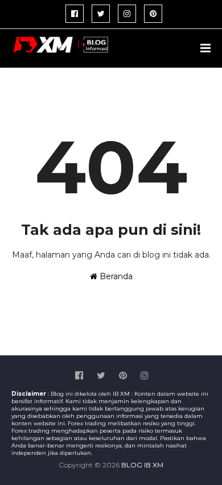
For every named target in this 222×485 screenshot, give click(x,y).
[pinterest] (153, 14)
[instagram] (127, 14)
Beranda (115, 276)
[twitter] (101, 14)
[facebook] (74, 14)
